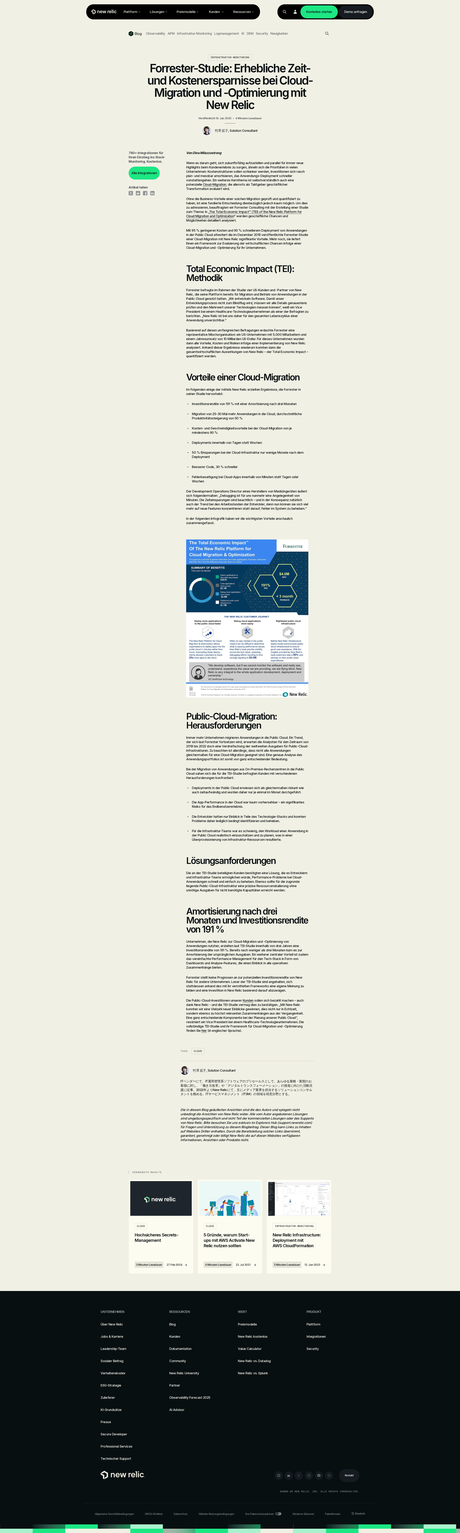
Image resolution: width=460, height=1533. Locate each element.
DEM (250, 33)
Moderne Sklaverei (303, 1513)
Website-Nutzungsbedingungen (216, 1513)
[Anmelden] (295, 12)
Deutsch (360, 1513)
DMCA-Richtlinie (154, 1513)
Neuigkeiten (279, 33)
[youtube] (288, 1475)
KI (243, 33)
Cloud (198, 1051)
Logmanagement (226, 33)
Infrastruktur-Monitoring (194, 33)
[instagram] (329, 1475)
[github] (309, 1475)
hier (204, 1030)
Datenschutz (181, 1513)
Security (262, 33)
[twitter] (299, 1475)
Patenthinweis (332, 1513)
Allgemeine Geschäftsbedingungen (114, 1513)
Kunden (248, 1000)
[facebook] (319, 1475)
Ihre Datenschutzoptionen (259, 1513)
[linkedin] (278, 1475)
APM (171, 33)
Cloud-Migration (214, 184)
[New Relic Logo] (103, 11)
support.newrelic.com (295, 1123)
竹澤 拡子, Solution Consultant (236, 130)
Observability (155, 33)
